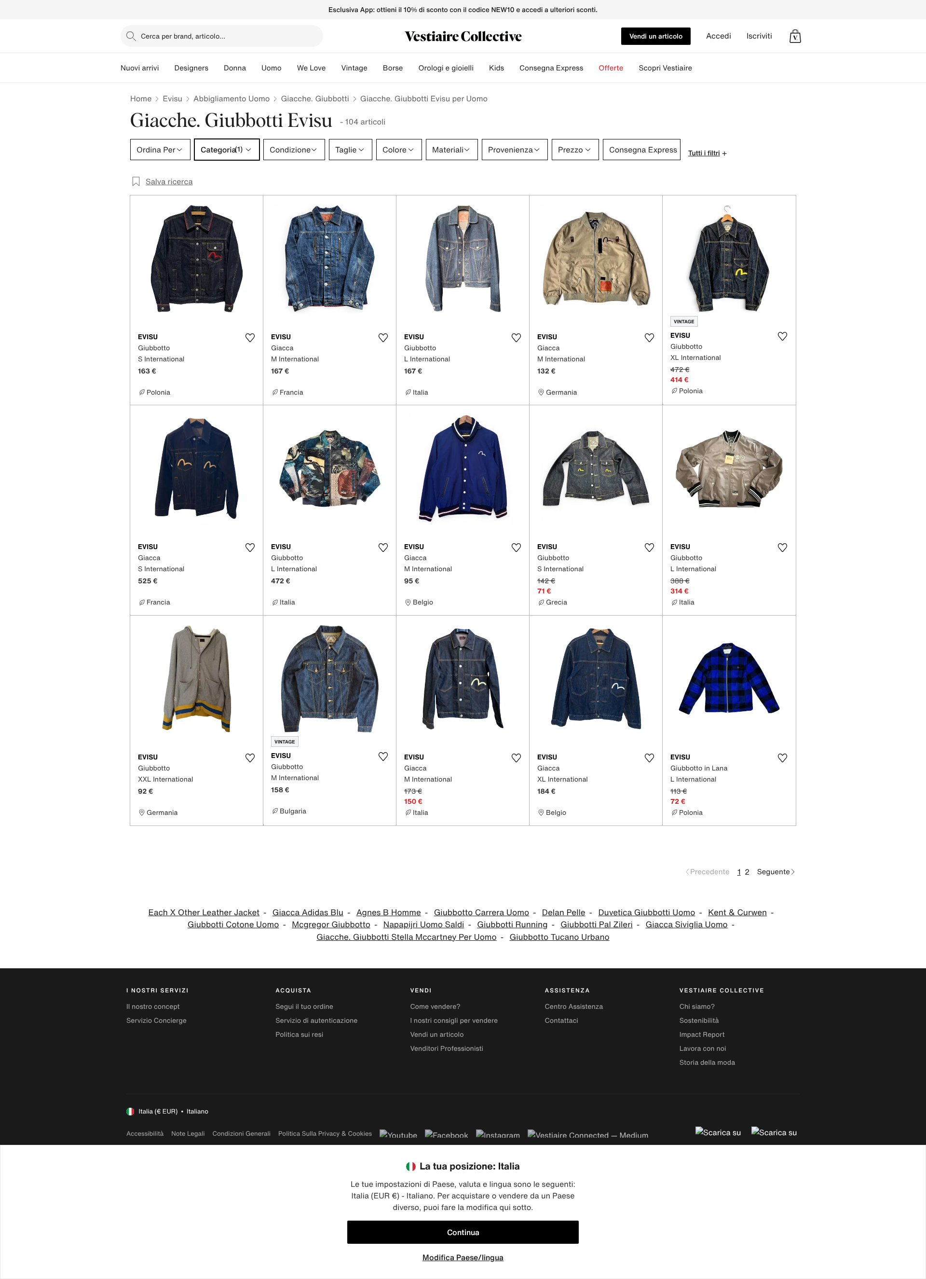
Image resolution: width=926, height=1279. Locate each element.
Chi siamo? (697, 1007)
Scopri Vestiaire (665, 68)
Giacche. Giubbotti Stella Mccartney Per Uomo (406, 937)
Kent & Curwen (737, 913)
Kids (496, 68)
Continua (463, 1232)
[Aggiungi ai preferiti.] (250, 338)
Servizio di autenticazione (316, 1021)
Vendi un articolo (655, 36)
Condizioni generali (242, 1133)
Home (140, 98)
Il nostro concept (153, 1007)
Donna (235, 68)
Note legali (187, 1133)
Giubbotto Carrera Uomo (481, 913)
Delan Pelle (564, 913)
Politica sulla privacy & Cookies (325, 1133)
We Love (311, 68)
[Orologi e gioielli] (481, 68)
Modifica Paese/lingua (463, 1257)
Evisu (172, 98)
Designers (191, 68)
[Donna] (254, 68)
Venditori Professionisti (446, 1049)
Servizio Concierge (156, 1021)
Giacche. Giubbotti (315, 98)
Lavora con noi (703, 1049)
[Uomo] (289, 68)
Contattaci (561, 1021)
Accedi (718, 36)
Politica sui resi (299, 1035)
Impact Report (702, 1035)
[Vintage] (375, 68)
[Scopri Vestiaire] (700, 68)
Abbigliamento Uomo (231, 98)
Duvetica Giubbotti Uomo (646, 913)
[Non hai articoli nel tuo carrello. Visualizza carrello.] (795, 36)
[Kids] (512, 68)
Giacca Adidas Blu (307, 913)
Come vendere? (435, 1007)
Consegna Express (551, 68)
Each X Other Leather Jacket (203, 913)
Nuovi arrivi (140, 68)
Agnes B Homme (388, 913)
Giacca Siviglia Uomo (687, 925)
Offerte (611, 68)
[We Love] (333, 68)
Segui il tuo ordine (304, 1007)
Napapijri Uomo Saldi (423, 925)
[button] (795, 36)
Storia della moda (707, 1063)
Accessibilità (144, 1133)
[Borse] (410, 68)
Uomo (271, 68)
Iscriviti (759, 36)
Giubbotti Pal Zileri (596, 925)
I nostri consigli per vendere (454, 1021)
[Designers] (216, 68)
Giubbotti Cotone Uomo (233, 925)
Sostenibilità (699, 1021)
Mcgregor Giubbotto (331, 925)
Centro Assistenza (574, 1007)
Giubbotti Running (512, 925)
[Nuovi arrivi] (166, 68)
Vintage (354, 68)
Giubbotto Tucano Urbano (560, 937)
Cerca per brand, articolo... (183, 36)
